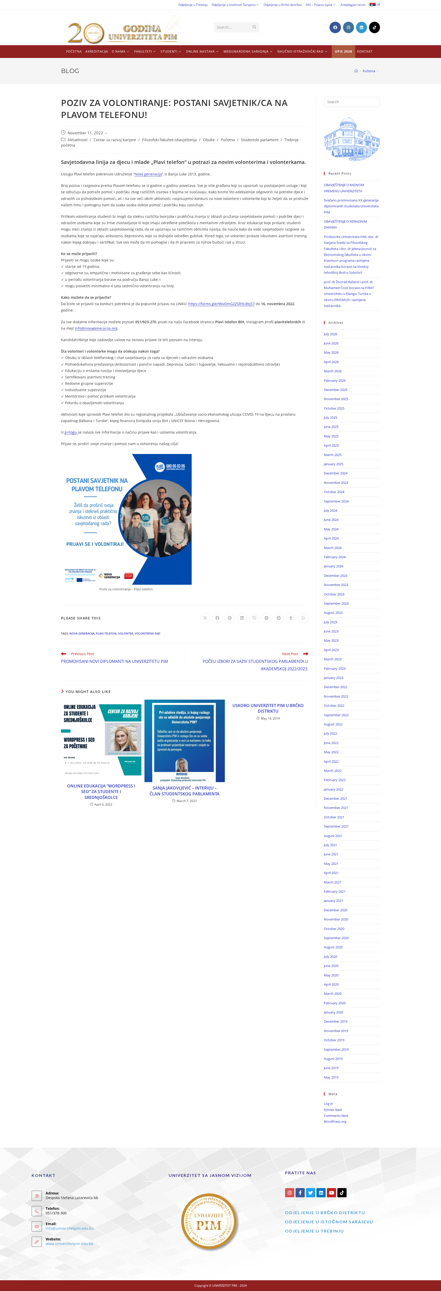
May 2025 (331, 436)
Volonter (125, 633)
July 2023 (330, 622)
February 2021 (335, 891)
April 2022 (331, 761)
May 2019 (331, 1077)
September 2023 (336, 603)
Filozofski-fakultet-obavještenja (169, 139)
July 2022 (330, 733)
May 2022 (331, 752)
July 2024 (330, 510)
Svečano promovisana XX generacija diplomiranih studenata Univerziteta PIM (351, 206)
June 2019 (331, 1068)
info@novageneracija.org (96, 328)
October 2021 (334, 817)
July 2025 (330, 417)
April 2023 (331, 650)
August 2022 (333, 724)
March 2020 (332, 993)
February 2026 (335, 380)
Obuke (209, 139)
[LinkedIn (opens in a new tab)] (361, 27)
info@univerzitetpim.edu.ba (70, 1228)
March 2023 (332, 659)
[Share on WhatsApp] (303, 618)
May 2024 (331, 529)
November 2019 (336, 1031)
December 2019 (335, 1021)
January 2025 (333, 464)
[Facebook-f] (300, 1192)
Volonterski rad (147, 633)
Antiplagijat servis (353, 5)
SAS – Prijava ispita (318, 5)
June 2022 (331, 742)
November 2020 (336, 919)
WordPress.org (335, 1121)
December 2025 (335, 389)
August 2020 (333, 947)
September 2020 (336, 938)
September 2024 (336, 501)
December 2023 (335, 575)
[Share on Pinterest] (230, 618)
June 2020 (331, 965)
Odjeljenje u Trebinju (193, 5)
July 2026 (330, 334)
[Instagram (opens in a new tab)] (348, 27)
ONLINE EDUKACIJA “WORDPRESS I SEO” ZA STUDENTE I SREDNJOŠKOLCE (101, 791)
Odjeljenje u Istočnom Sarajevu (233, 5)
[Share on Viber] (254, 618)
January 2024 (333, 566)
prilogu (71, 432)
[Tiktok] (342, 1192)
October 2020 (334, 928)
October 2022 (334, 705)
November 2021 (336, 807)
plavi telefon (106, 633)
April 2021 (331, 872)
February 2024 (335, 557)
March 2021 (332, 882)
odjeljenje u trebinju (314, 1230)
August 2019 (333, 1058)
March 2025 (332, 454)
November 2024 (336, 482)
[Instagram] (289, 1192)
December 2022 (335, 687)
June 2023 (331, 631)
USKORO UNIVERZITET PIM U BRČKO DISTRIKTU (268, 708)
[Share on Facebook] (217, 618)
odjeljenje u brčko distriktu (325, 1212)
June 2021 (331, 854)
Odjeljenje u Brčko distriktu (283, 5)
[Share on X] (205, 618)
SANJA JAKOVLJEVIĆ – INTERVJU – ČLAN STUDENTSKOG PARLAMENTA (184, 790)
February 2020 (335, 1003)
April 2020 (331, 984)
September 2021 (336, 826)
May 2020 (331, 975)
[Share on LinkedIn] (242, 618)
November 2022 (336, 696)
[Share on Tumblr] (291, 618)
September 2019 (336, 1049)
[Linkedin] (321, 1192)
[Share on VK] (266, 618)
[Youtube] (331, 1192)
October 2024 (334, 491)
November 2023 (336, 584)
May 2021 (331, 863)
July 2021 (330, 845)
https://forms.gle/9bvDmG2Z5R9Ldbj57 (221, 303)
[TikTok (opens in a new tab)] (374, 27)
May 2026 (331, 352)
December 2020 (335, 910)
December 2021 (335, 798)
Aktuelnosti (78, 139)
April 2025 (331, 445)
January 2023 (333, 677)
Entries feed (333, 1109)
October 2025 (334, 408)
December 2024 (335, 473)
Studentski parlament (259, 139)
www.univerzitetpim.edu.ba (69, 1243)
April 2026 (331, 362)
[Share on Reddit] (279, 618)
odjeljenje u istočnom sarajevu (329, 1221)
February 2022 (335, 780)
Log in (328, 1103)
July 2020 (330, 956)
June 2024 (331, 519)
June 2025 (331, 426)
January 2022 (333, 789)
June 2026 (331, 343)
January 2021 (333, 900)
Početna (228, 139)
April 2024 (331, 538)
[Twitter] (310, 1192)
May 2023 (331, 640)
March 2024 (332, 547)
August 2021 (333, 835)
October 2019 (334, 1040)
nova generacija (81, 633)
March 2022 (332, 770)
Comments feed (336, 1115)
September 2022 (336, 715)
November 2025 (336, 399)
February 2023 (335, 668)
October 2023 (334, 594)
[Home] (356, 71)
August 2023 (333, 612)
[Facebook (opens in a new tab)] (335, 27)
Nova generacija (148, 174)
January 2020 (333, 1012)
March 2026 (332, 371)
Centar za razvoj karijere (115, 139)
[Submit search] (254, 27)
